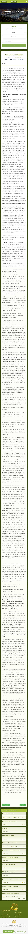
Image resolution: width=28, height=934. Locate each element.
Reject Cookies (20, 931)
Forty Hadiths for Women (8, 835)
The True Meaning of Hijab (8, 871)
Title (9, 29)
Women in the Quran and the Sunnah (10, 886)
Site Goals (17, 916)
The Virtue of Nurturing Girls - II (9, 821)
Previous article (6, 804)
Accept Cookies (8, 931)
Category (20, 29)
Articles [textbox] (13, 32)
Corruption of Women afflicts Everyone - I (11, 850)
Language (4, 1)
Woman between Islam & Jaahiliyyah (11, 893)
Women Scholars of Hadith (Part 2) (10, 857)
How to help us (18, 914)
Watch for (5, 828)
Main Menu (13, 1)
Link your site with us (6, 916)
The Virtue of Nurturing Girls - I (9, 864)
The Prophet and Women (17, 57)
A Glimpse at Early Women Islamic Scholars (12, 879)
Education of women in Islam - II (9, 842)
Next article (22, 804)
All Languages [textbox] (13, 36)
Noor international (6, 914)
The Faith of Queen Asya (8, 813)
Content (13, 29)
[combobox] (14, 32)
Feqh (16, 910)
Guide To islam (18, 912)
